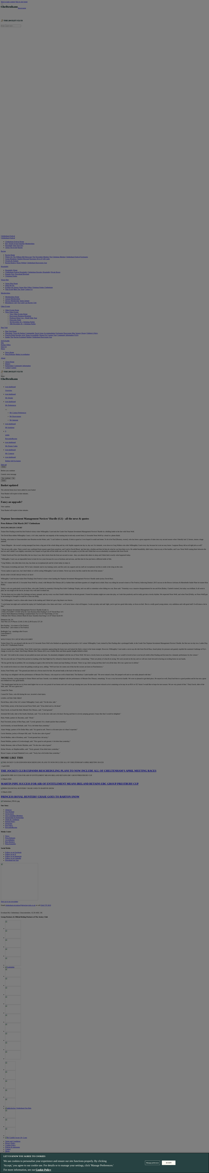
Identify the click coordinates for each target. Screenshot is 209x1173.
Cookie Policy (43, 1169)
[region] (104, 1163)
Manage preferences (152, 1163)
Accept (169, 1163)
